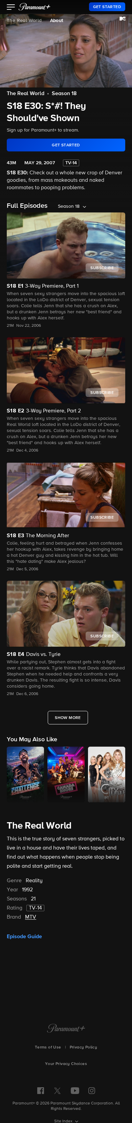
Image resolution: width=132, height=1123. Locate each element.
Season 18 (64, 93)
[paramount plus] (34, 6)
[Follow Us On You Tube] (75, 1090)
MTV (30, 917)
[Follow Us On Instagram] (91, 1090)
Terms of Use (48, 1047)
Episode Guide (24, 936)
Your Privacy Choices (66, 1064)
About (56, 20)
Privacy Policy (83, 1047)
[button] (11, 7)
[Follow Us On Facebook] (40, 1090)
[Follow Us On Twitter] (57, 1090)
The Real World (24, 20)
